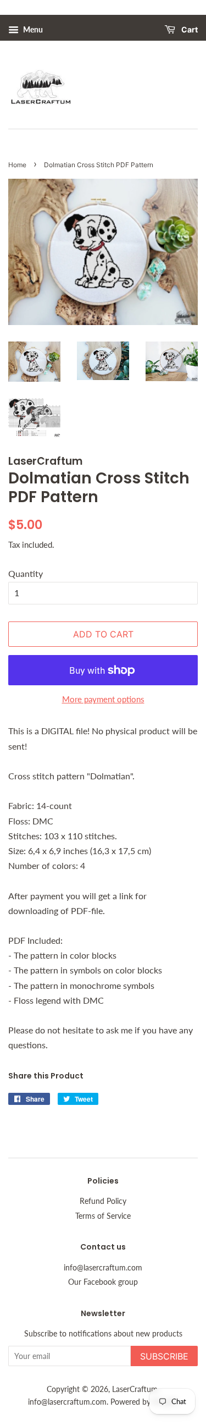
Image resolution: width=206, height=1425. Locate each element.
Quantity (25, 573)
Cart (189, 30)
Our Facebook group (103, 1282)
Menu (32, 29)
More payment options (103, 699)
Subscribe (164, 1356)
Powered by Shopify (144, 1402)
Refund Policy (103, 1201)
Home (17, 165)
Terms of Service (103, 1216)
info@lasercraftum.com (103, 1267)
